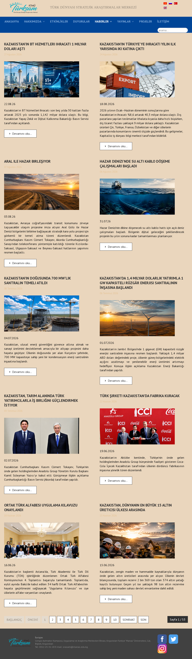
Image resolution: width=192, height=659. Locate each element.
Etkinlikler (59, 21)
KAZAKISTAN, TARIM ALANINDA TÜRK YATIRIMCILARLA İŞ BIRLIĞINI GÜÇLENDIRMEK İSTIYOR (41, 400)
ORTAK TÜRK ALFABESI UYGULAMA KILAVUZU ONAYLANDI (40, 507)
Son (143, 619)
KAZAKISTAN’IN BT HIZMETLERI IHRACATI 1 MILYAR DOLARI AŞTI (45, 46)
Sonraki (129, 619)
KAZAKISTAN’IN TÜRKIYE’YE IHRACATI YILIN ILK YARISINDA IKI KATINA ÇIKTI (138, 46)
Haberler (102, 21)
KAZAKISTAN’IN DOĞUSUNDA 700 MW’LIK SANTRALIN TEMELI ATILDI (37, 280)
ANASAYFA (11, 21)
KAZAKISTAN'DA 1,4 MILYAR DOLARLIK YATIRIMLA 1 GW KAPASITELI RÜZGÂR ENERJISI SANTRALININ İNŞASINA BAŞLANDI (141, 283)
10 (115, 619)
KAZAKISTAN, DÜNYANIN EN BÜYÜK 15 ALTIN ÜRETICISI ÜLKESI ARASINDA (136, 507)
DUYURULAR (81, 21)
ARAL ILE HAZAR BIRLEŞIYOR (27, 161)
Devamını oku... (21, 133)
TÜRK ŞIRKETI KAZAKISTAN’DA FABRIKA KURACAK (140, 395)
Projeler (145, 21)
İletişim (163, 21)
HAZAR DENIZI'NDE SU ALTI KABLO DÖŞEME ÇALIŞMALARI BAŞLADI (135, 163)
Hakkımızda (32, 21)
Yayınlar (123, 21)
